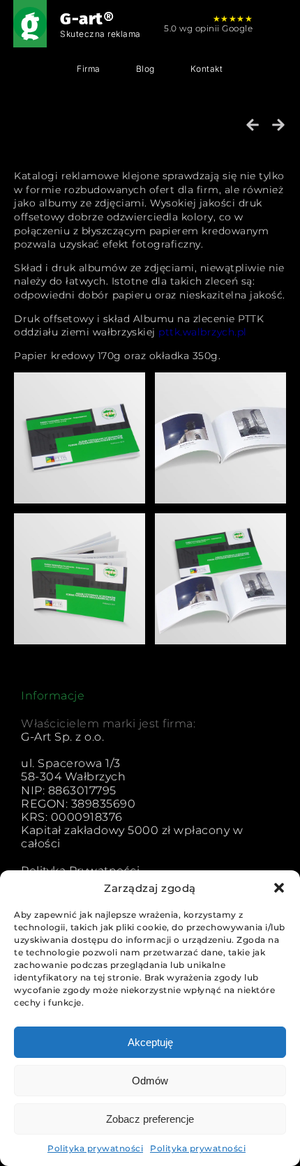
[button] (279, 888)
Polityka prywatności (95, 1148)
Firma (88, 68)
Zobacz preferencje (150, 1119)
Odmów (150, 1080)
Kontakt (206, 68)
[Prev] (256, 125)
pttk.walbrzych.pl (202, 332)
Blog (145, 68)
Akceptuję (150, 1042)
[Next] (276, 125)
